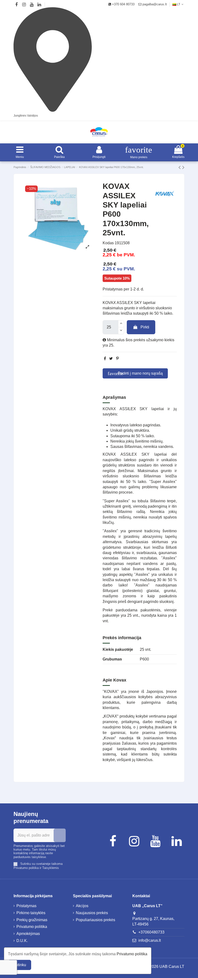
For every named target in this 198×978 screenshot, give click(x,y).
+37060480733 (151, 932)
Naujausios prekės (92, 913)
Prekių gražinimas (31, 920)
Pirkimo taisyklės (30, 913)
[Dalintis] (105, 358)
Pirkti (145, 327)
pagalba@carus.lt (154, 4)
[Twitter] (111, 358)
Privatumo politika (26, 868)
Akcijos (82, 906)
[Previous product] (180, 167)
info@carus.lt (149, 940)
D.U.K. (22, 941)
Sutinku (19, 965)
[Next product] (183, 167)
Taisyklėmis (50, 868)
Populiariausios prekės (95, 920)
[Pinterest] (117, 358)
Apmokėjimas (28, 934)
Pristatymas (26, 906)
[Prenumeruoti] (60, 835)
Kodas (108, 243)
